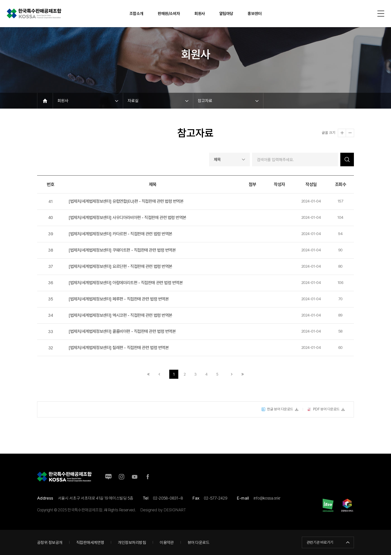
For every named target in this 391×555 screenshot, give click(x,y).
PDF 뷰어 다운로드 (326, 409)
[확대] (342, 133)
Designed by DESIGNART (163, 509)
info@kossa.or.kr (267, 498)
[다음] (231, 374)
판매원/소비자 (169, 13)
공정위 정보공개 (49, 542)
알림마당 (226, 13)
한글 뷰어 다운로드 (280, 409)
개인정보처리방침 (132, 542)
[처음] (148, 374)
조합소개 (136, 13)
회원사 (199, 13)
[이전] (159, 374)
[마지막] (242, 374)
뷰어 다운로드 (198, 542)
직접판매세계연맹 (90, 542)
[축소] (350, 133)
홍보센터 (255, 13)
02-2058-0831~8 (168, 498)
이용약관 (167, 542)
